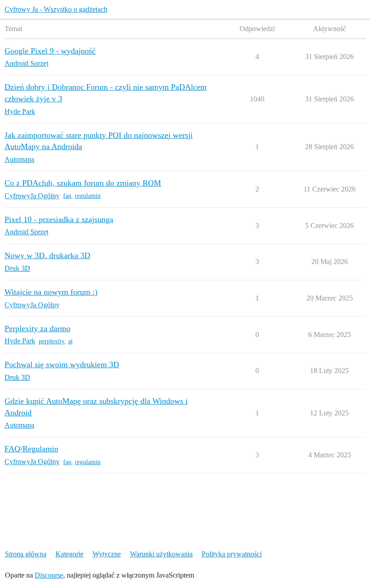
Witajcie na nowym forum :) (51, 291)
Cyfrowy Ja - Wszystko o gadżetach (56, 9)
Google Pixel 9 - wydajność (50, 50)
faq (67, 195)
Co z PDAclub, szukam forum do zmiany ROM (83, 182)
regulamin (88, 195)
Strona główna (25, 554)
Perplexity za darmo (37, 328)
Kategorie (69, 554)
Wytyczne (106, 554)
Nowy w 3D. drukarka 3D (47, 255)
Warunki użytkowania (161, 554)
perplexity (52, 341)
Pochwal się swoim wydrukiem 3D (62, 364)
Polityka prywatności (232, 554)
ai (70, 341)
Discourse (49, 575)
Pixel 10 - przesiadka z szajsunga (59, 219)
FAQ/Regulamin (31, 448)
